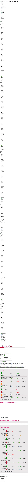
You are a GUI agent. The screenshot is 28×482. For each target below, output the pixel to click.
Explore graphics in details (4, 417)
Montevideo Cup (24, 462)
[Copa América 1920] (2, 363)
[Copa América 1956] (25, 366)
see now (11, 346)
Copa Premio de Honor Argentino (24, 397)
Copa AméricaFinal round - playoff (24, 381)
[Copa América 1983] (11, 367)
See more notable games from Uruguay (7, 471)
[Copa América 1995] (19, 367)
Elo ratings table (2, 478)
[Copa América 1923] (6, 363)
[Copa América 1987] (15, 367)
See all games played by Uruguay (6, 399)
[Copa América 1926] (13, 363)
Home (1, 2)
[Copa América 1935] (17, 363)
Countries (2, 4)
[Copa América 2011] (22, 367)
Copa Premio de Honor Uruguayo (24, 378)
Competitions (2, 479)
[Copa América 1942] (21, 363)
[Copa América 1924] (10, 363)
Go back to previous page (4, 474)
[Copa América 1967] (7, 367)
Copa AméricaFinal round (23, 386)
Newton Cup (24, 442)
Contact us (2, 477)
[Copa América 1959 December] (3, 367)
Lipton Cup (24, 446)
